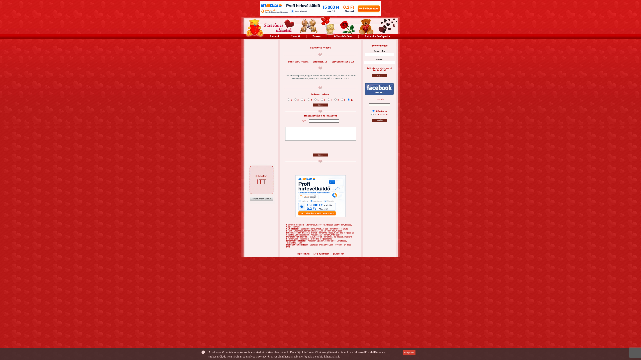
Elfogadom (409, 353)
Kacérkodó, (298, 231)
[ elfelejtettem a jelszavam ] (379, 68)
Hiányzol (296, 227)
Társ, (311, 237)
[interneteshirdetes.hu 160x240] (261, 204)
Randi (299, 243)
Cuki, (321, 231)
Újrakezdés (336, 235)
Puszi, (319, 229)
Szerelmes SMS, (308, 229)
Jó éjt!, (325, 229)
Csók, (289, 227)
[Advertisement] (261, 47)
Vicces (339, 231)
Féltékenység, (292, 239)
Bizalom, (348, 237)
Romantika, (328, 237)
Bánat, (314, 233)
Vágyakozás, (316, 235)
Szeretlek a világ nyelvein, (322, 245)
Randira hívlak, (311, 231)
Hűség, (348, 225)
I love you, (339, 245)
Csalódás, (339, 233)
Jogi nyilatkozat (321, 254)
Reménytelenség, (326, 233)
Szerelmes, (310, 225)
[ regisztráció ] (379, 70)
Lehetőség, (342, 241)
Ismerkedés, (331, 241)
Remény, (327, 235)
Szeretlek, (321, 225)
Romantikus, (335, 229)
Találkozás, (291, 243)
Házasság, (304, 239)
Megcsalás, (349, 233)
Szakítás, (290, 235)
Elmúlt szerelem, (302, 235)
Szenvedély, (339, 225)
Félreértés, (315, 239)
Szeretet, (318, 237)
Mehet (320, 105)
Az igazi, (330, 225)
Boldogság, (339, 237)
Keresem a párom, (316, 241)
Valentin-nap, (330, 231)
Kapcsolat (339, 254)
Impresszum (303, 254)
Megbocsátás (326, 239)
